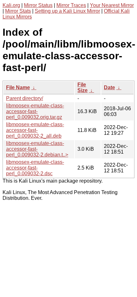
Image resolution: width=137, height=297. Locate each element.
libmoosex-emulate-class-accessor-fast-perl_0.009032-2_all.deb (35, 130)
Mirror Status (38, 5)
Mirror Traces (71, 5)
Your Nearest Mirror (112, 5)
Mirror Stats (18, 11)
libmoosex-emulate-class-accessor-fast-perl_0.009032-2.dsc (35, 167)
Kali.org (11, 5)
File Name (18, 87)
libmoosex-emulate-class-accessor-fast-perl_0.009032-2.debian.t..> (37, 149)
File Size (82, 87)
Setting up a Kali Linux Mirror (67, 11)
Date (109, 87)
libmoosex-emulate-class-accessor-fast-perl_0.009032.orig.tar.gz (35, 111)
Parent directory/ (24, 98)
